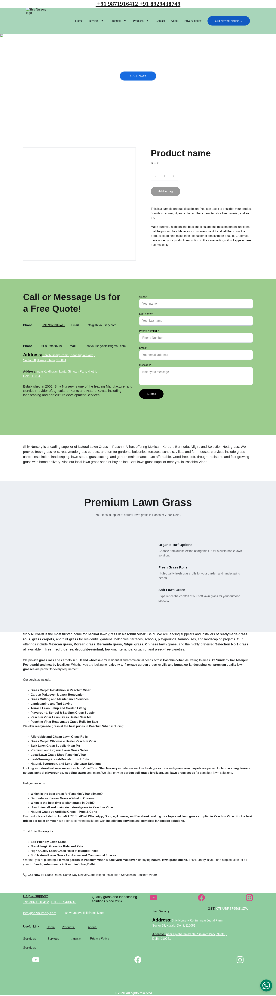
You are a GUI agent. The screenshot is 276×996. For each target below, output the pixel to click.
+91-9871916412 (36, 902)
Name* (143, 296)
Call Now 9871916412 (228, 20)
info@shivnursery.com (39, 913)
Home (78, 20)
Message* (145, 364)
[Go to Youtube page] (153, 897)
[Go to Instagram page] (249, 897)
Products (116, 20)
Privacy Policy (99, 938)
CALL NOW (138, 76)
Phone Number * (149, 330)
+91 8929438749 (160, 3)
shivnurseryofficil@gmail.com (106, 346)
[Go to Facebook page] (201, 897)
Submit (151, 393)
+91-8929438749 (63, 902)
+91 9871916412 (117, 3)
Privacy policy (192, 20)
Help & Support (35, 896)
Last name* (146, 313)
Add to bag (165, 191)
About (174, 20)
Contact (160, 20)
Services (93, 20)
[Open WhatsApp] (266, 985)
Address (32, 354)
